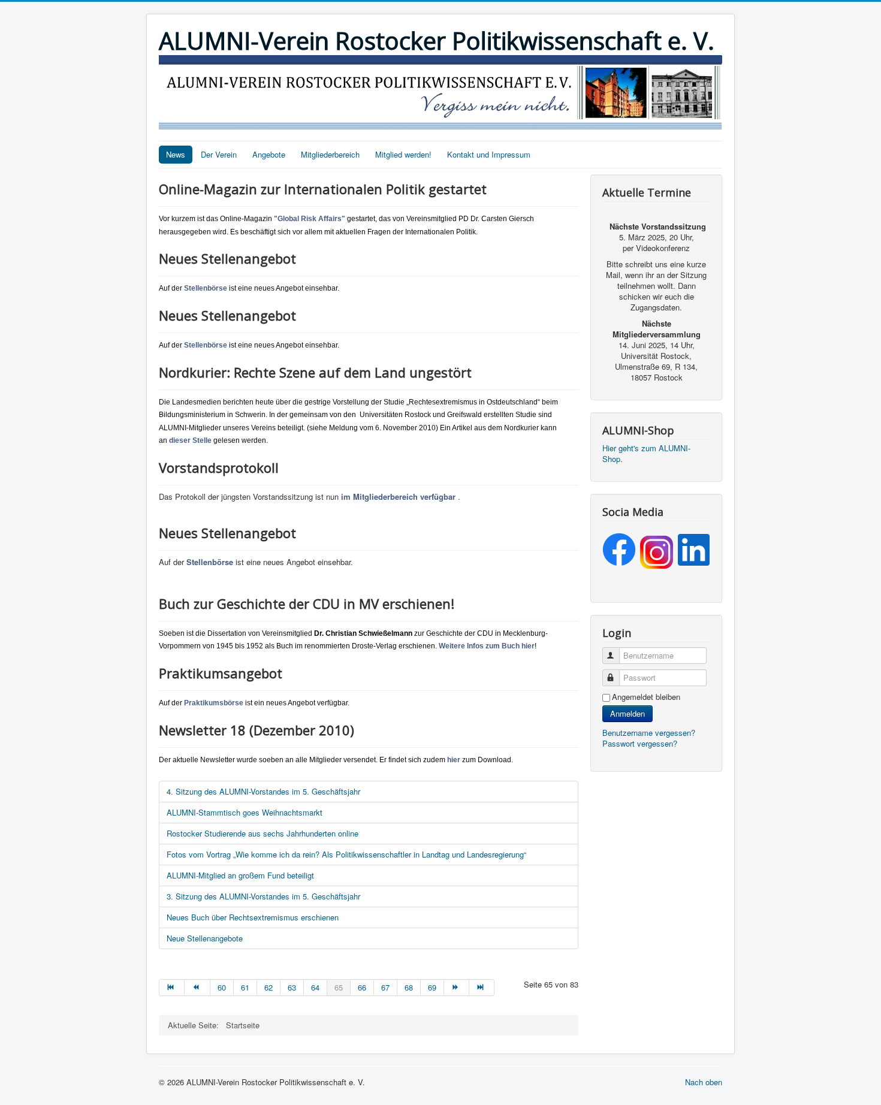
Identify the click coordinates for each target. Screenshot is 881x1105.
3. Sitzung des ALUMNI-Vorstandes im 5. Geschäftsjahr (263, 896)
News (175, 154)
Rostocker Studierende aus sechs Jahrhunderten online (262, 833)
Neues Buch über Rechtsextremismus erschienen (253, 917)
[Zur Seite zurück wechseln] (197, 987)
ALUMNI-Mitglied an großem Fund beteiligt (240, 875)
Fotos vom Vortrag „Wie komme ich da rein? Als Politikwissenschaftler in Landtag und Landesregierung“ (346, 854)
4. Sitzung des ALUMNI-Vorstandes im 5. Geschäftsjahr (263, 791)
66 (362, 987)
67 (385, 987)
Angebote (268, 154)
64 (315, 987)
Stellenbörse (205, 288)
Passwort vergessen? (639, 743)
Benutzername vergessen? (648, 732)
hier (453, 760)
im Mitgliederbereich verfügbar (398, 496)
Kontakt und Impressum (488, 154)
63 (292, 987)
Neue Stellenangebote (205, 938)
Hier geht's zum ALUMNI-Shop (646, 453)
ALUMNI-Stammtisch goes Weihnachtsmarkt (244, 812)
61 (245, 987)
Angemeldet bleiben (646, 697)
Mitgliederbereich (330, 154)
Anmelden (627, 713)
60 (222, 987)
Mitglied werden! (403, 154)
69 (432, 987)
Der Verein (219, 154)
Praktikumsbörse (213, 703)
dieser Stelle (190, 440)
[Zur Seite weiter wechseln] (456, 987)
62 (268, 987)
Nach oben (703, 1082)
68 (409, 987)
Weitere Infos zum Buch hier (487, 646)
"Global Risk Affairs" (309, 219)
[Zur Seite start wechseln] (172, 987)
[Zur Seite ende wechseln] (481, 987)
